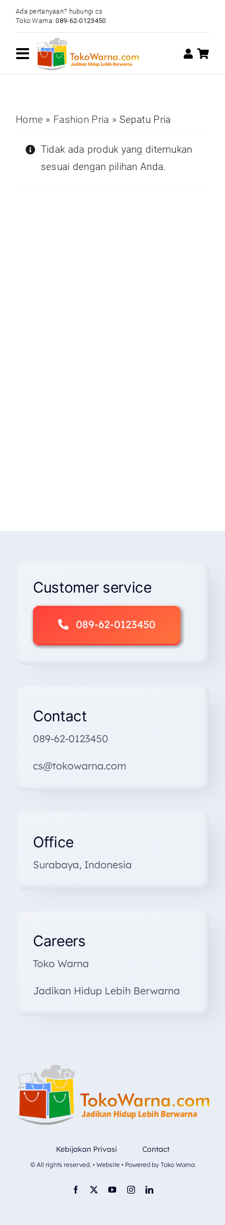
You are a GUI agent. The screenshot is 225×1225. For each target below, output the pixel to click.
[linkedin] (149, 1190)
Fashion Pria (81, 120)
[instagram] (131, 1190)
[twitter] (94, 1190)
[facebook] (76, 1190)
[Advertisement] (112, 390)
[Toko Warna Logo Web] (87, 43)
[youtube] (112, 1190)
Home (29, 120)
